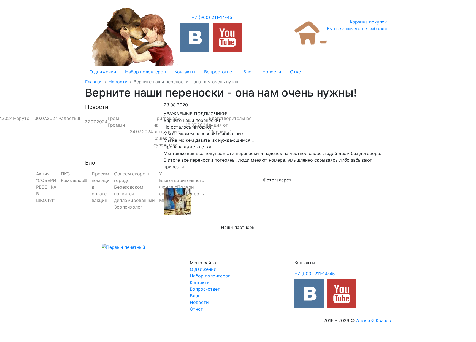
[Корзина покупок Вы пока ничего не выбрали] (310, 32)
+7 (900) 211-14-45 (212, 17)
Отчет (296, 71)
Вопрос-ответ (219, 71)
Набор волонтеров (145, 71)
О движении (103, 71)
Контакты (185, 71)
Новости (271, 71)
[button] (108, 247)
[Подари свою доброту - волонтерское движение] (194, 37)
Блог (248, 71)
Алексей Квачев (373, 320)
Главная (93, 81)
